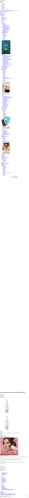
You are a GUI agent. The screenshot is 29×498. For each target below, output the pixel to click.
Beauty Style (4, 71)
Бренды (3, 33)
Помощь (3, 20)
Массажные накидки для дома (6, 62)
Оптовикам (3, 474)
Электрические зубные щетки (5, 156)
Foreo (3, 111)
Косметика (3, 95)
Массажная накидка (5, 61)
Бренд (1, 396)
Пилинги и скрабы (5, 105)
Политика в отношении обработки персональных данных (9, 489)
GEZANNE (4, 72)
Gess (3, 38)
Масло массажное (5, 103)
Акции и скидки (4, 17)
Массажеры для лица (4, 26)
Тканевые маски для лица (5, 32)
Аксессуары (3, 164)
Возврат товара (3, 479)
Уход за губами (5, 102)
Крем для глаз (4, 107)
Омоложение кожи (5, 99)
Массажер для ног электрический (7, 59)
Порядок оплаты (4, 478)
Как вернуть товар (4, 482)
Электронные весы (4, 69)
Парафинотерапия (5, 64)
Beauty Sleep (4, 113)
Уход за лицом (3, 23)
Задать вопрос (2, 469)
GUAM (4, 73)
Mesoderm (4, 110)
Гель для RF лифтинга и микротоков (7, 96)
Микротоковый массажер (6, 27)
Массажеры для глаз (4, 30)
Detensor (4, 80)
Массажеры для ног (4, 58)
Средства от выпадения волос (5, 133)
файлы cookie (5, 496)
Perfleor (4, 139)
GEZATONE (4, 34)
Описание (1, 455)
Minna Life (4, 74)
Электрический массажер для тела (7, 55)
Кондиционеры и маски (6, 131)
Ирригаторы (3, 155)
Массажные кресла (4, 68)
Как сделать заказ (4, 477)
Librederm (4, 114)
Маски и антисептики (4, 158)
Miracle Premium (5, 35)
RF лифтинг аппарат (5, 29)
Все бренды (4, 115)
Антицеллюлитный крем (6, 104)
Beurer (4, 39)
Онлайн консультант (4, 472)
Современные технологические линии (7, 78)
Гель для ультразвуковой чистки (7, 97)
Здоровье (3, 162)
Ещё (2, 161)
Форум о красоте (4, 18)
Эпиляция (3, 65)
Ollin (2, 396)
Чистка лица (3, 24)
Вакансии (3, 487)
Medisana (4, 76)
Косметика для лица (4, 98)
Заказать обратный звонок (3, 10)
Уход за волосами (4, 130)
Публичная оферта (4, 481)
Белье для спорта (5, 67)
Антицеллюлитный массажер (6, 56)
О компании (1, 483)
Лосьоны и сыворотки (4, 108)
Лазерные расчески (5, 134)
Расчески (3, 135)
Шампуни (4, 132)
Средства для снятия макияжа (6, 100)
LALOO (4, 37)
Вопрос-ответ (6, 455)
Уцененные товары (4, 165)
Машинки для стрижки (4, 136)
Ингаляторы (3, 157)
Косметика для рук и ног (5, 106)
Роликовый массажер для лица (7, 28)
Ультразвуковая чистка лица (6, 25)
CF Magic (4, 36)
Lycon (4, 112)
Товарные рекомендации (5, 488)
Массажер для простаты (4, 163)
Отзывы (4, 455)
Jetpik (3, 168)
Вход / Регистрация (2, 13)
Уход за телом (3, 54)
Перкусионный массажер (6, 57)
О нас (2, 19)
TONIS (4, 75)
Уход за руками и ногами (5, 63)
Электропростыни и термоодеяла (6, 66)
